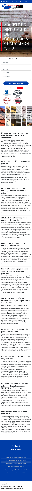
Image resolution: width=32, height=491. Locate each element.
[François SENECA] (10, 7)
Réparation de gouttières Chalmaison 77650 (16, 469)
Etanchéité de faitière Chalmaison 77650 (16, 457)
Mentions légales (18, 488)
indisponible (7, 1)
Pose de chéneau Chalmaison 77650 (16, 473)
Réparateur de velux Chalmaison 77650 (16, 463)
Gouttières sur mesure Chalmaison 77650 (16, 460)
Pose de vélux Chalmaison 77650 (16, 466)
